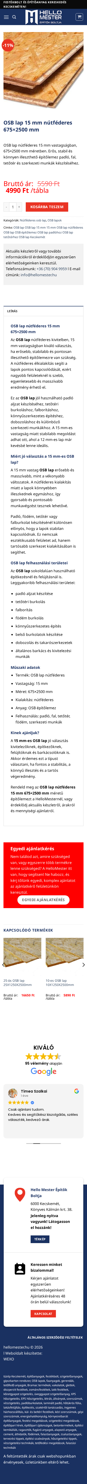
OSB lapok (55, 220)
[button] (6, 17)
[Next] (83, 974)
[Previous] (3, 974)
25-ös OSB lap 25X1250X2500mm (17, 982)
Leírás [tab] (12, 311)
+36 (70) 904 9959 (52, 268)
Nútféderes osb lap (33, 220)
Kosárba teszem (47, 206)
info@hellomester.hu (39, 274)
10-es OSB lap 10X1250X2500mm (60, 982)
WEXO (8, 1359)
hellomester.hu (16, 1347)
